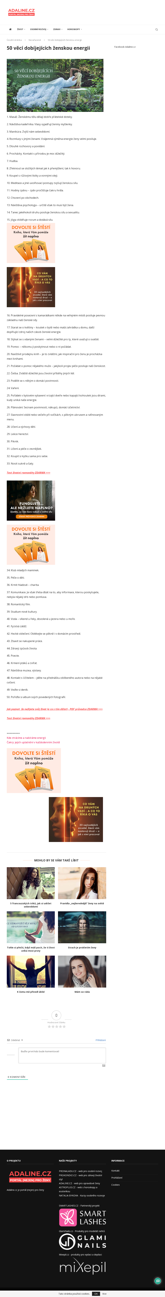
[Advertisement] (99, 12)
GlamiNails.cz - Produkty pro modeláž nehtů (82, 1231)
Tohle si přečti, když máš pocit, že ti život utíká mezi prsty (31, 949)
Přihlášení (100, 1040)
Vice (104, 1294)
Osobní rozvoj (38, 29)
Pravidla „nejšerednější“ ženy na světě (82, 903)
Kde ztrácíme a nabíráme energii (26, 738)
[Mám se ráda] (82, 972)
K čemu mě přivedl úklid (30, 991)
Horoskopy (73, 29)
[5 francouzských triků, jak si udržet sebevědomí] (31, 883)
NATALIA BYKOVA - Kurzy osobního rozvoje (82, 1195)
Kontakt (115, 1170)
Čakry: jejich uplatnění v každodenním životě (33, 742)
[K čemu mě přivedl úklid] (31, 972)
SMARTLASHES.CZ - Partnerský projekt (79, 1205)
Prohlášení (116, 1177)
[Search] (156, 29)
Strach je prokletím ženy (82, 947)
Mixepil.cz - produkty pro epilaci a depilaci (80, 1254)
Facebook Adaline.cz (125, 46)
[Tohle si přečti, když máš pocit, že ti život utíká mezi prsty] (31, 927)
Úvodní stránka (14, 40)
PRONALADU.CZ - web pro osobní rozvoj (80, 1171)
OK (96, 1293)
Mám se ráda (82, 991)
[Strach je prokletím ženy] (82, 927)
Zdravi (56, 29)
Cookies (115, 1184)
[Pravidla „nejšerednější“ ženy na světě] (82, 883)
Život (20, 29)
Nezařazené (35, 40)
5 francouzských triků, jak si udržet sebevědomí (30, 905)
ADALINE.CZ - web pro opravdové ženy (79, 1183)
